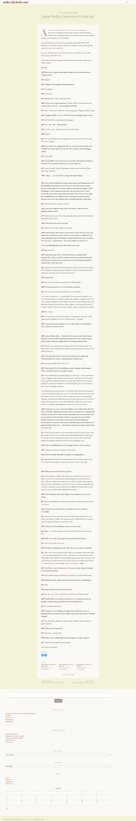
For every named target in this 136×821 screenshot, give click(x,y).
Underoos (62, 471)
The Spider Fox (9, 719)
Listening (71, 675)
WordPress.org (9, 783)
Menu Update (9, 717)
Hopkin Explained (12, 734)
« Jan (7, 808)
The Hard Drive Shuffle (18, 736)
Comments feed (9, 781)
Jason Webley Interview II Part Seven (83, 682)
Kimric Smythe (67, 575)
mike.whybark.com (15, 2)
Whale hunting (9, 721)
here (46, 48)
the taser (61, 543)
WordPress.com (39, 819)
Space (14, 740)
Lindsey (7, 738)
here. (60, 56)
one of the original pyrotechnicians (63, 594)
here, (60, 53)
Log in (7, 777)
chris (7, 742)
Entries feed (8, 779)
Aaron (65, 555)
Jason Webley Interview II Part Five (52, 682)
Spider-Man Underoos (83, 476)
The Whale (8, 715)
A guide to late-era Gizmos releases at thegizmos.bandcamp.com (21, 713)
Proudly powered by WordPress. (12, 819)
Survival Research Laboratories (65, 568)
